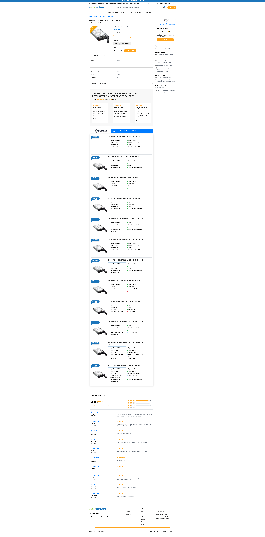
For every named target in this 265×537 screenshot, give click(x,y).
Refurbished (125, 43)
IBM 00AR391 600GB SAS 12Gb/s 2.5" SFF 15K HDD (124, 198)
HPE (142, 511)
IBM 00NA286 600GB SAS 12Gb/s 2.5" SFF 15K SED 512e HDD (125, 343)
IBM (142, 516)
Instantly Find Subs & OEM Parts (169, 23)
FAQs (155, 12)
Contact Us (128, 514)
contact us (172, 7)
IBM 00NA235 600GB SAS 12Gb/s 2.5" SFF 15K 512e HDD (125, 260)
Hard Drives (139, 12)
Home (90, 16)
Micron (142, 524)
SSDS (130, 12)
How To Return (129, 516)
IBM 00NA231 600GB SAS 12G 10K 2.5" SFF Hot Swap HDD (126, 219)
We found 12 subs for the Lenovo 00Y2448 (168, 24)
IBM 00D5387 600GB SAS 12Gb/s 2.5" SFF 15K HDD (124, 157)
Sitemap (128, 511)
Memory (148, 12)
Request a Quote (165, 39)
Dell (142, 514)
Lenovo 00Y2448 (111, 16)
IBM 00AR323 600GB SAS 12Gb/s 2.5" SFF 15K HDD (124, 136)
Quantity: (115, 47)
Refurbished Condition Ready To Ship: (122, 27)
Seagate (143, 519)
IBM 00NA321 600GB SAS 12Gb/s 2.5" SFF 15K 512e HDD (125, 322)
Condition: (115, 40)
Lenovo (95, 16)
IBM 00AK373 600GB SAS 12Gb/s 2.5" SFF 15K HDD (124, 365)
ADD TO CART (130, 50)
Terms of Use (100, 531)
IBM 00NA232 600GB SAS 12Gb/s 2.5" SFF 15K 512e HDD (125, 239)
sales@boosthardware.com (168, 3)
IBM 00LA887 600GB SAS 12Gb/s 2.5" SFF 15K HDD (124, 301)
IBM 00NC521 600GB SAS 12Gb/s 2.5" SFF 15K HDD (124, 177)
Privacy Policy (92, 531)
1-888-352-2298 (154, 3)
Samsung (143, 521)
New (116, 43)
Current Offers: (116, 32)
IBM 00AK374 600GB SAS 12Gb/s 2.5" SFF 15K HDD (124, 280)
